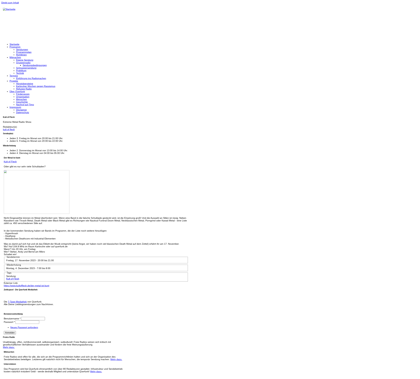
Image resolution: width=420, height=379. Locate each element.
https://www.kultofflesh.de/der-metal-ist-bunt (26, 285)
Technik (20, 73)
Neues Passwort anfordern (24, 327)
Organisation (22, 96)
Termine (14, 75)
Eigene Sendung (24, 60)
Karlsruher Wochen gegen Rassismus (35, 86)
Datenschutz (22, 112)
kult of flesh (9, 129)
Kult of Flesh (10, 161)
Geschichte (22, 102)
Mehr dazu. (9, 347)
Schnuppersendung (26, 68)
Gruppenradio (23, 62)
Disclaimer (21, 109)
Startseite (14, 44)
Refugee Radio (24, 88)
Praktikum (21, 70)
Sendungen (22, 49)
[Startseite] (9, 9)
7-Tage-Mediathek (17, 301)
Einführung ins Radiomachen (31, 78)
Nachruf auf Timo (25, 104)
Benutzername (12, 318)
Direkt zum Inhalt (10, 2)
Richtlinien (21, 54)
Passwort (9, 322)
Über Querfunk (17, 91)
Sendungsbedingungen (35, 65)
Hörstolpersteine (24, 83)
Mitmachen (15, 57)
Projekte (14, 81)
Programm (15, 47)
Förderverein (23, 94)
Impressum (15, 107)
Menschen (21, 99)
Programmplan (24, 52)
